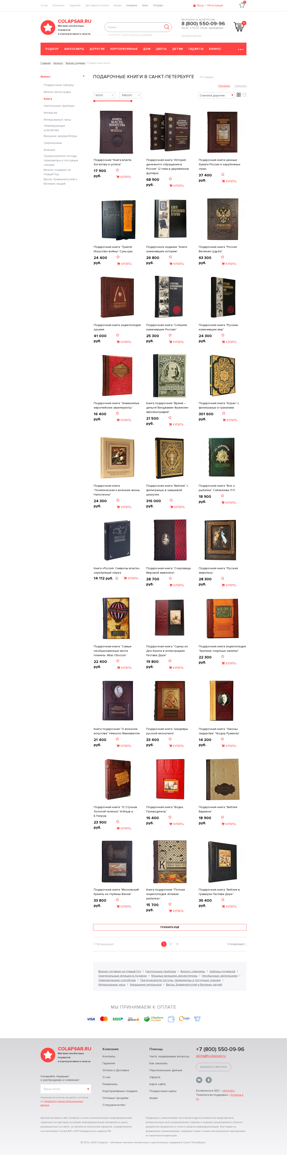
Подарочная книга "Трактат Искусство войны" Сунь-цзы (113, 249)
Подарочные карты (162, 1091)
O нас (44, 5)
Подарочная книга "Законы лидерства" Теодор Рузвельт (219, 731)
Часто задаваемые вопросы (169, 1056)
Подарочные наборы (59, 85)
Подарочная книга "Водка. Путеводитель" (165, 809)
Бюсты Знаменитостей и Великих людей (60, 181)
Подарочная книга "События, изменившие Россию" (166, 327)
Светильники (53, 143)
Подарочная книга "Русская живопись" (218, 570)
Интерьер (50, 112)
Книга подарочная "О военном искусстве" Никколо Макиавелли (117, 731)
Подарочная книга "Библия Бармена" (218, 809)
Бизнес (215, 49)
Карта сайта (157, 1084)
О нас (107, 1077)
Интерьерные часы (57, 119)
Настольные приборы (59, 106)
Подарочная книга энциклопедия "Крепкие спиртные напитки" (222, 649)
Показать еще (169, 927)
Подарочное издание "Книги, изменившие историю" (167, 249)
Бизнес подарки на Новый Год (57, 172)
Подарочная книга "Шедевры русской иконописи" (167, 731)
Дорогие (97, 49)
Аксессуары (74, 49)
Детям (177, 49)
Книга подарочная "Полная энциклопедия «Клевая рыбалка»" (165, 894)
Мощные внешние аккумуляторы (174, 976)
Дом (146, 49)
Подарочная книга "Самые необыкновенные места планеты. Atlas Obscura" (113, 651)
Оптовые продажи (115, 1098)
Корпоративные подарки (120, 1091)
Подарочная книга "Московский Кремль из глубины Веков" (116, 892)
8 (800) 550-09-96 (203, 24)
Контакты (59, 5)
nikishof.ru (228, 1090)
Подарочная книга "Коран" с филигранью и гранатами (219, 405)
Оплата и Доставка (116, 1070)
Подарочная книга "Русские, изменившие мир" (219, 327)
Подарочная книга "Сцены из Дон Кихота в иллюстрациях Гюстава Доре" (167, 651)
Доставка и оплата (97, 5)
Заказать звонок (191, 35)
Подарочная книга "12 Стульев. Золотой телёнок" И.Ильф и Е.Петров (116, 811)
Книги (48, 99)
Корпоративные (124, 49)
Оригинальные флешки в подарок (122, 976)
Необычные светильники (220, 976)
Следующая (235, 944)
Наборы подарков (222, 971)
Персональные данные (165, 1070)
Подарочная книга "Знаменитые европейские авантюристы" (116, 405)
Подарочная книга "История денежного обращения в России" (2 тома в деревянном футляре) (167, 166)
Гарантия (74, 5)
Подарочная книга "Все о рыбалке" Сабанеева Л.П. (217, 488)
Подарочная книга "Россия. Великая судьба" (218, 249)
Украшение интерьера (146, 984)
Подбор (52, 49)
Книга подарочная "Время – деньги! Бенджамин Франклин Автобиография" (167, 407)
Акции (117, 5)
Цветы (161, 49)
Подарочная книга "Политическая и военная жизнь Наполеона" (117, 490)
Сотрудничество (114, 1105)
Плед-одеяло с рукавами (137, 34)
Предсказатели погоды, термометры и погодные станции (61, 160)
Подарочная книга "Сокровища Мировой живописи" (168, 570)
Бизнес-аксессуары (57, 92)
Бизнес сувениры (192, 971)
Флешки (49, 150)
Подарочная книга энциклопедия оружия (117, 327)
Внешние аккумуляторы (60, 136)
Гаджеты (196, 49)
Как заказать (158, 1063)
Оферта (154, 1077)
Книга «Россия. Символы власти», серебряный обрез (117, 570)
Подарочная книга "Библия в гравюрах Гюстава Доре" (219, 892)
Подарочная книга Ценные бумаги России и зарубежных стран (219, 164)
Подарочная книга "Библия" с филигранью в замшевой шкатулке (167, 490)
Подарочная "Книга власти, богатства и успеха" (113, 162)
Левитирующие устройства (54, 128)
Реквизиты (110, 1084)
